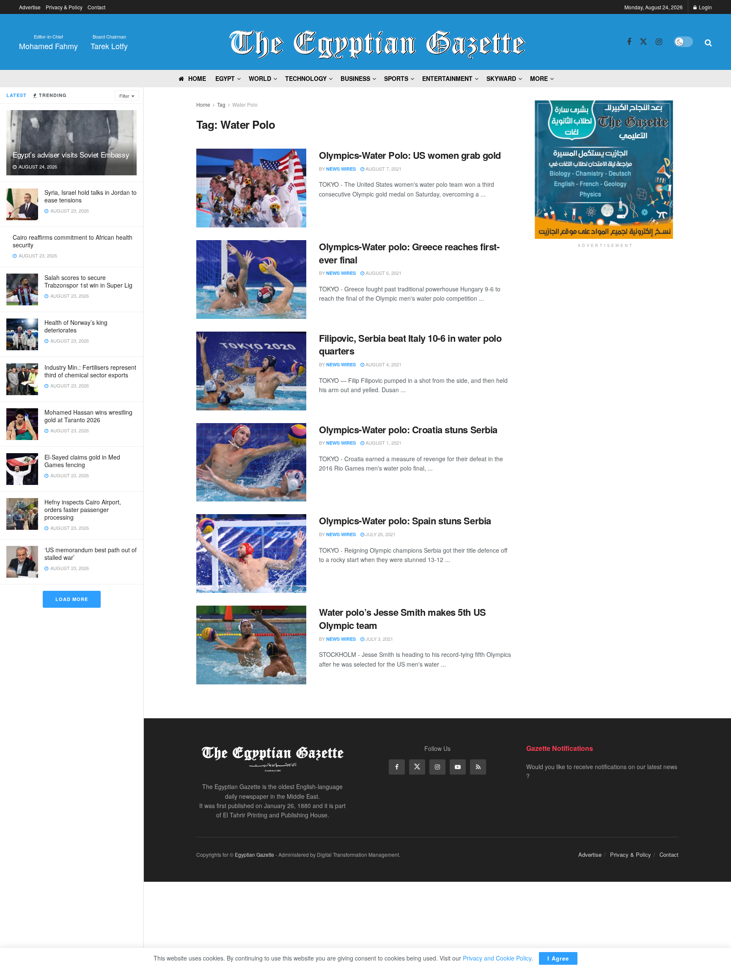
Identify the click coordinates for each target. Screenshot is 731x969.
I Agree (558, 958)
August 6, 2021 (382, 272)
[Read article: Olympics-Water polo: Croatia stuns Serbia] (251, 462)
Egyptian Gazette (254, 854)
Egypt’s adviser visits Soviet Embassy (71, 154)
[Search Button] (708, 42)
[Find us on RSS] (478, 767)
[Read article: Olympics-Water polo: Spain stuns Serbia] (251, 553)
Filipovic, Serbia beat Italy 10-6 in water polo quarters (410, 344)
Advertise (30, 7)
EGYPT (225, 78)
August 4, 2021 (382, 364)
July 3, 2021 (378, 638)
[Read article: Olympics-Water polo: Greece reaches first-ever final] (251, 279)
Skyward (501, 78)
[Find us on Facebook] (629, 42)
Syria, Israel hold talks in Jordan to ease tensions (90, 196)
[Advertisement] (605, 321)
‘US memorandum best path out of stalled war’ (90, 553)
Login (705, 7)
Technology (306, 78)
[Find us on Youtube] (458, 767)
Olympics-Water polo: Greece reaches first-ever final (409, 253)
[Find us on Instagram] (659, 42)
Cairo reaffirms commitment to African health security (72, 241)
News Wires (341, 169)
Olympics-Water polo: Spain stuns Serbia (405, 520)
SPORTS (396, 78)
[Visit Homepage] (377, 42)
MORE (539, 78)
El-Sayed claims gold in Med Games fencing (82, 461)
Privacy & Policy (64, 7)
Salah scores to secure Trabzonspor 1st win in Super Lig (88, 281)
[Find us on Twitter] (643, 42)
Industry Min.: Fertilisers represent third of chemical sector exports (90, 371)
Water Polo (245, 104)
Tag (221, 104)
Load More (71, 599)
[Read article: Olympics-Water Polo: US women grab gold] (251, 188)
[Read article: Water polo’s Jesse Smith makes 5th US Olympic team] (251, 645)
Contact (96, 7)
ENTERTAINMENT (447, 78)
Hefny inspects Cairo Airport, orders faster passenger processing (82, 509)
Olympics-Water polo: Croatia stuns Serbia (408, 429)
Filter (124, 95)
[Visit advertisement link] (606, 169)
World (260, 78)
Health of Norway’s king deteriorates (75, 326)
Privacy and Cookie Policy (497, 958)
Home (203, 104)
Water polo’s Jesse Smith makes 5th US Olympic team (402, 618)
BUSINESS (355, 78)
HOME (197, 78)
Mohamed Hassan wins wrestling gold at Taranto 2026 (88, 416)
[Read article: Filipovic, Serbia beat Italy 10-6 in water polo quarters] (251, 371)
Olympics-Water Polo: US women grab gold (410, 155)
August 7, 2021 (382, 168)
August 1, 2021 (382, 442)
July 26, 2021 (380, 534)
